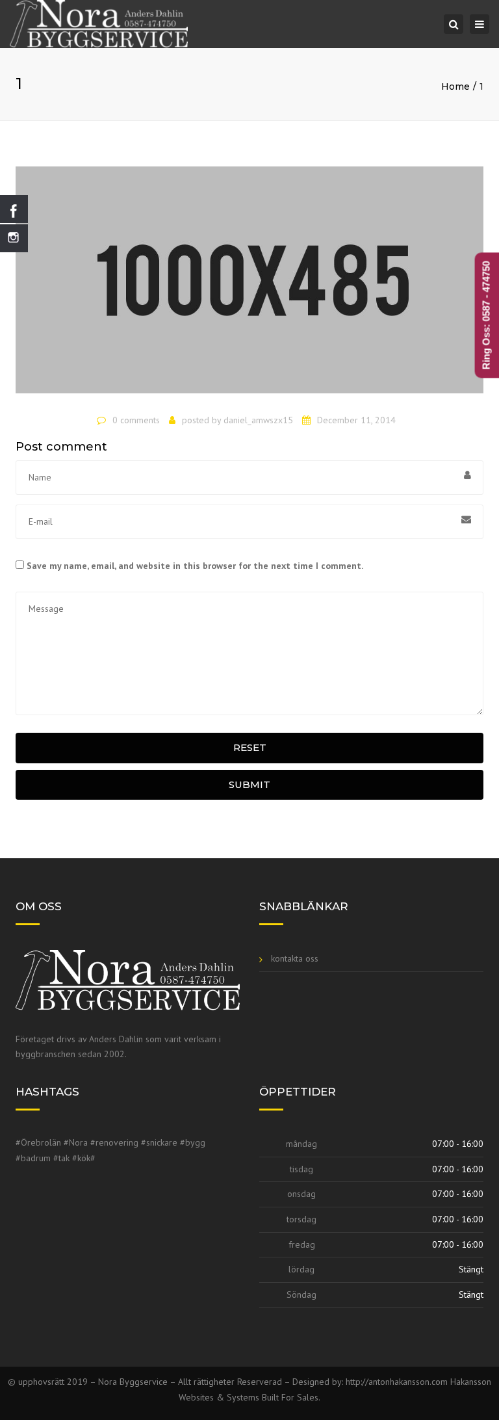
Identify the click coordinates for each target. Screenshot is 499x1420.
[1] (249, 285)
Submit (249, 784)
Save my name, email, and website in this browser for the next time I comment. (195, 566)
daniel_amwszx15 (258, 420)
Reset (249, 747)
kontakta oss (294, 958)
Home (455, 86)
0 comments (136, 420)
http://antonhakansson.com (398, 1381)
